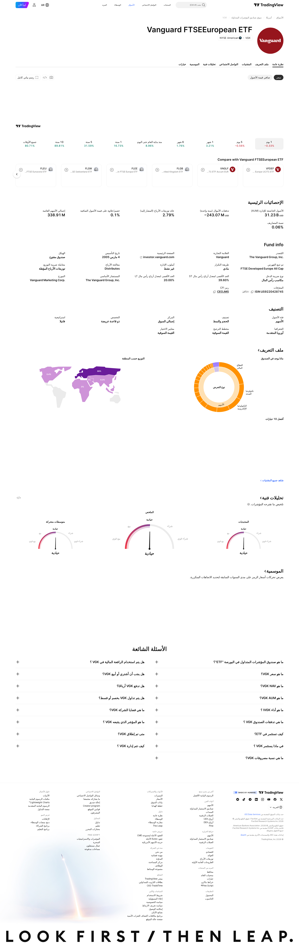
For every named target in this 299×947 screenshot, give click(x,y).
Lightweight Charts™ (39, 802)
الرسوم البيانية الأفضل (203, 795)
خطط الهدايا (157, 805)
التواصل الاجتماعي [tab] (228, 64)
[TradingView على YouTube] (269, 799)
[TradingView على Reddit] (237, 799)
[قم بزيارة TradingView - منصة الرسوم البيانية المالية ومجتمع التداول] (28, 126)
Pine (211, 825)
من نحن (159, 852)
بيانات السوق (157, 802)
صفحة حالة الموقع (154, 919)
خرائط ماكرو (207, 882)
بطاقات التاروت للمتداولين (151, 882)
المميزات (158, 795)
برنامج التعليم (43, 829)
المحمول (209, 895)
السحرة (96, 842)
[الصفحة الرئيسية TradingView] (268, 5)
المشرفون (95, 812)
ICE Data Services (252, 814)
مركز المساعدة (156, 862)
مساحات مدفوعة (92, 849)
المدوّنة (159, 858)
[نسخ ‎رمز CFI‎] (214, 291)
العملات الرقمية (206, 815)
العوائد (210, 855)
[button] (161, 5)
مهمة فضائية (157, 855)
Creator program (91, 805)
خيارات (210, 878)
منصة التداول (44, 809)
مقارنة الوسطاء (155, 822)
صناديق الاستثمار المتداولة (201, 808)
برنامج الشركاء (43, 825)
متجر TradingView (154, 878)
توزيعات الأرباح (206, 858)
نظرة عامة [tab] (277, 64)
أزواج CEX (208, 819)
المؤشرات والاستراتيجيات (88, 838)
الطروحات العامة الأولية (202, 862)
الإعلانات (46, 819)
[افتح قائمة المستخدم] (34, 5)
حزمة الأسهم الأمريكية (152, 842)
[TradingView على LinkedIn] (256, 799)
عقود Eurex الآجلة (154, 838)
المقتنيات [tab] (246, 64)
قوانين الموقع (94, 809)
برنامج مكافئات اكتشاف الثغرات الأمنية (145, 915)
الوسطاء (117, 5)
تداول (97, 822)
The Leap (158, 825)
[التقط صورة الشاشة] (51, 77)
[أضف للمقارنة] (248, 170)
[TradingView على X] (281, 799)
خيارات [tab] (182, 64)
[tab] (278, 77)
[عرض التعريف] (249, 210)
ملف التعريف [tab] (262, 64)
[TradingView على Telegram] (250, 799)
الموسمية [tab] (194, 64)
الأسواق (131, 5)
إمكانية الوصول (156, 909)
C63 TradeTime (155, 885)
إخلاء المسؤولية (156, 898)
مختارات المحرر (92, 829)
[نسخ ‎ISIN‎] (252, 291)
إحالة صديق (94, 802)
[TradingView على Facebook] (275, 799)
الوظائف (159, 865)
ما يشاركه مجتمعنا (91, 799)
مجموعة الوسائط (155, 869)
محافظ (210, 871)
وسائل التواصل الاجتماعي (88, 795)
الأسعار (159, 799)
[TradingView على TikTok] (244, 799)
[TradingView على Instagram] (262, 799)
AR (42, 5)
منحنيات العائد (207, 875)
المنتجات (167, 5)
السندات (209, 812)
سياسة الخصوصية (154, 902)
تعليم (97, 825)
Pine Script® (207, 885)
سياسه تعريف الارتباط (152, 905)
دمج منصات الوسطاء (40, 822)
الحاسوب (209, 898)
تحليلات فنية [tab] (209, 64)
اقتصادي (209, 852)
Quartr (243, 835)
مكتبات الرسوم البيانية (39, 799)
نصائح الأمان (157, 912)
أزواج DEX (208, 822)
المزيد (104, 5)
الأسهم (210, 805)
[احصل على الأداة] (44, 77)
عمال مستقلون (93, 845)
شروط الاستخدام (155, 895)
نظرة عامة (158, 815)
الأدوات (46, 795)
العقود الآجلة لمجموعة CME (150, 835)
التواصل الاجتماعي (149, 5)
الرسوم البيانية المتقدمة (39, 805)
